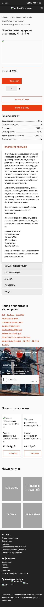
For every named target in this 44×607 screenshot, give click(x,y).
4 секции (20, 315)
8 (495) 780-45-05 (34, 3)
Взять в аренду (22, 108)
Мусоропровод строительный (14, 547)
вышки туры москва (11, 341)
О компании (6, 562)
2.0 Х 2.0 (10, 315)
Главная (5, 17)
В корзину (14, 81)
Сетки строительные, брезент (14, 550)
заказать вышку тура (11, 333)
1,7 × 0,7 (5, 345)
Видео (8, 292)
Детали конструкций (16, 266)
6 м (3, 315)
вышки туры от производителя (16, 337)
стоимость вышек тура (12, 322)
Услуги (4, 565)
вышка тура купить (11, 326)
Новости (5, 568)
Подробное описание (16, 147)
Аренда (8, 279)
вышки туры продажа (12, 330)
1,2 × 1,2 (35, 341)
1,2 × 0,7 (26, 341)
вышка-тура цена (10, 318)
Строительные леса (10, 538)
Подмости (6, 544)
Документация (12, 272)
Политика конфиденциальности (15, 574)
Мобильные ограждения (12, 553)
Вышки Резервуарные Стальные (13, 21)
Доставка (10, 285)
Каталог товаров (15, 17)
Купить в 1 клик (22, 99)
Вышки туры (27, 17)
